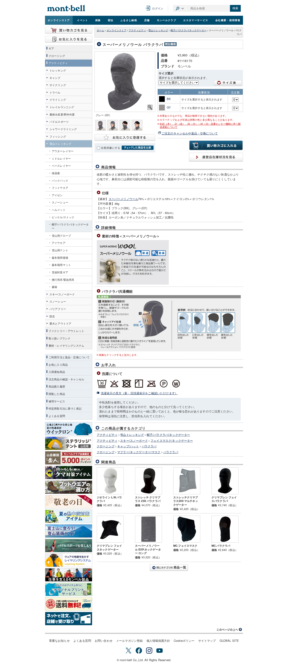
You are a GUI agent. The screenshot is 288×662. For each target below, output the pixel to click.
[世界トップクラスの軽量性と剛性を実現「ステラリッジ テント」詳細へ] (68, 443)
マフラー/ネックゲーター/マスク (138, 452)
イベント (82, 20)
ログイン (157, 8)
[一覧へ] (168, 567)
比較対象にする (110, 147)
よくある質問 (82, 640)
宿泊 (110, 20)
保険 (98, 20)
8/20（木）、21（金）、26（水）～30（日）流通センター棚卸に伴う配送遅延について (200, 125)
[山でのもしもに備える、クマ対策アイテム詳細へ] (68, 472)
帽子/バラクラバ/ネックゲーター (189, 30)
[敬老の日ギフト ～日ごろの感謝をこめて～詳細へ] (68, 501)
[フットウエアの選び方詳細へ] (68, 487)
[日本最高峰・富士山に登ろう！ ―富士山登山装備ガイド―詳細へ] (68, 531)
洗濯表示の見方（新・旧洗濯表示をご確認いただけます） (139, 393)
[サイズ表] (228, 82)
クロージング (106, 446)
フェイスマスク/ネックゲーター (172, 440)
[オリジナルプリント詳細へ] (68, 589)
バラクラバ (149, 446)
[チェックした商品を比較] (138, 147)
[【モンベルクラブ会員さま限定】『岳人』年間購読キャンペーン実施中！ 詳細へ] (68, 458)
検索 (235, 8)
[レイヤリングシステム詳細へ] (68, 560)
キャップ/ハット (128, 446)
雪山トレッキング (158, 30)
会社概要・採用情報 (227, 20)
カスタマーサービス (195, 20)
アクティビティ (137, 30)
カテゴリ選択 (180, 8)
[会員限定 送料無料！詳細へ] (68, 604)
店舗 (147, 20)
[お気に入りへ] (68, 39)
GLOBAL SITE (229, 640)
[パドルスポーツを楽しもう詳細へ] (68, 545)
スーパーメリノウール (123, 199)
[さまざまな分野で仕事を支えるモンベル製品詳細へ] (68, 575)
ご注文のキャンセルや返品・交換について (190, 133)
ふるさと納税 (128, 20)
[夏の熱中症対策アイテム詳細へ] (68, 516)
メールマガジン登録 (129, 640)
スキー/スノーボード (134, 440)
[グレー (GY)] (124, 81)
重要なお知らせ (59, 640)
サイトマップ (207, 640)
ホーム (100, 30)
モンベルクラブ (166, 20)
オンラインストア (59, 20)
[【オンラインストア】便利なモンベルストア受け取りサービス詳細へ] (68, 618)
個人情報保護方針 (158, 640)
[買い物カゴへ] (68, 30)
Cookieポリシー (184, 640)
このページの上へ (229, 629)
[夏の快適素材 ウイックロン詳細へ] (68, 428)
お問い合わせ (103, 640)
